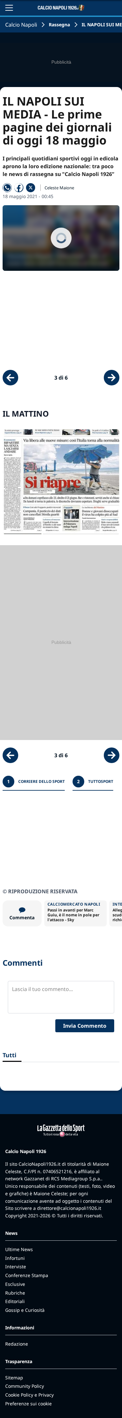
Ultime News (19, 1249)
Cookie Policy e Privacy (29, 1395)
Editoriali (15, 1301)
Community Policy (24, 1386)
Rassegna (59, 24)
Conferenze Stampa (26, 1275)
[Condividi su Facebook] (18, 187)
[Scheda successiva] (111, 377)
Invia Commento (84, 1025)
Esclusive (15, 1284)
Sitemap (14, 1377)
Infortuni (15, 1258)
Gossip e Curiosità (25, 1310)
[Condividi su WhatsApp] (7, 187)
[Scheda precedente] (10, 377)
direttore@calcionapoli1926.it (69, 1208)
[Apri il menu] (9, 8)
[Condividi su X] (30, 187)
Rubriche (15, 1293)
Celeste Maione (59, 188)
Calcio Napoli (21, 24)
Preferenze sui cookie (28, 1403)
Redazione (16, 1344)
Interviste (15, 1266)
